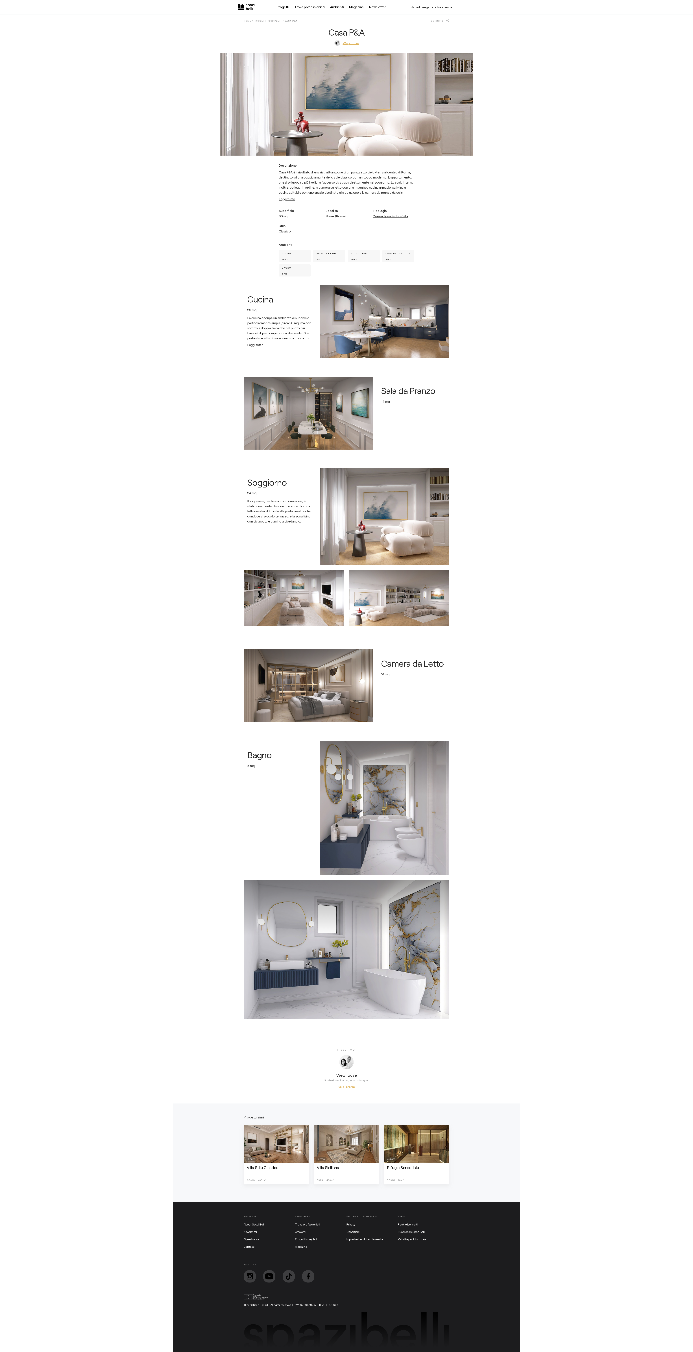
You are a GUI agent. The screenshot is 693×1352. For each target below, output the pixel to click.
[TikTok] (289, 1276)
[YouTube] (269, 1276)
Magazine (356, 7)
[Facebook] (308, 1276)
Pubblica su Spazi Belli (411, 1231)
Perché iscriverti (408, 1224)
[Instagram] (250, 1276)
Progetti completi (306, 1239)
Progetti (283, 7)
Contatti (249, 1246)
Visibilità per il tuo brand (412, 1239)
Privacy (350, 1224)
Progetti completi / (269, 20)
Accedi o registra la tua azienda (431, 7)
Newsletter (377, 7)
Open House (251, 1239)
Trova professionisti (310, 7)
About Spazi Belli (254, 1224)
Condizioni (352, 1231)
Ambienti (337, 7)
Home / (249, 20)
